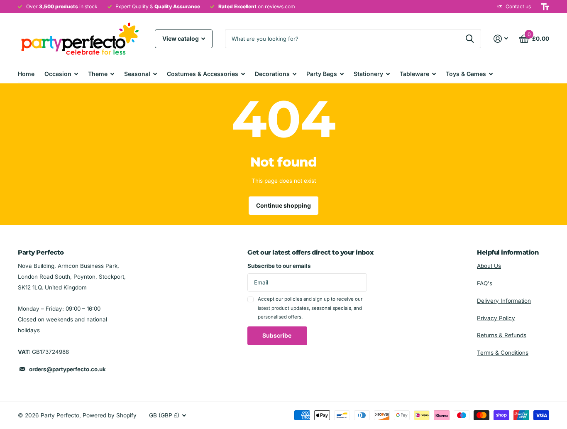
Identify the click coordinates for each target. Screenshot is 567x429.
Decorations (272, 73)
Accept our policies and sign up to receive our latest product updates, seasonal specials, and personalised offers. (310, 308)
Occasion (57, 73)
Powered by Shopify (110, 415)
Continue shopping (283, 205)
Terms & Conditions (502, 352)
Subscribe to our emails (279, 265)
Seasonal (137, 73)
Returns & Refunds (501, 335)
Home (26, 73)
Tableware (414, 73)
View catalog (181, 38)
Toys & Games (466, 73)
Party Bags (321, 73)
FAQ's (484, 283)
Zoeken (469, 38)
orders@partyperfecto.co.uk (67, 369)
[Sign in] (501, 38)
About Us (489, 265)
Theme (98, 73)
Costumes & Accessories (202, 73)
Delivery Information (504, 300)
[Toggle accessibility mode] (545, 7)
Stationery (368, 73)
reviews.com (280, 6)
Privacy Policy (496, 318)
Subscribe (277, 335)
